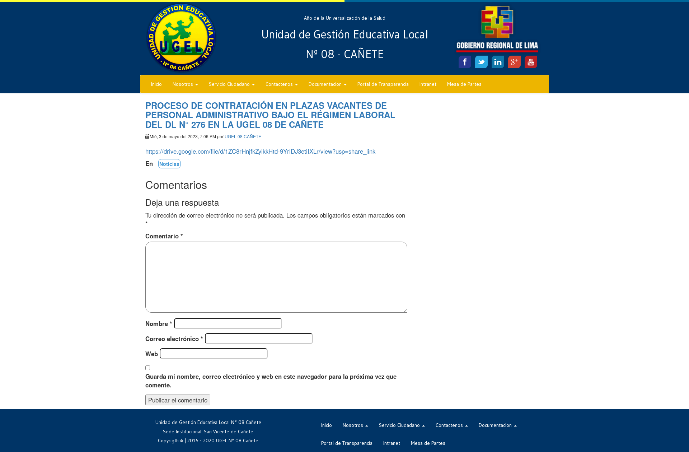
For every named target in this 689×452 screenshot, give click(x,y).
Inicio (156, 84)
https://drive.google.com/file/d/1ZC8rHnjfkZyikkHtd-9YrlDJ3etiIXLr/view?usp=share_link (260, 151)
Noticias (169, 163)
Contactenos (280, 84)
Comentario (164, 236)
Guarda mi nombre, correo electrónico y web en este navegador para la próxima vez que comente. (271, 380)
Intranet (428, 84)
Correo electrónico (174, 338)
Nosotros (183, 84)
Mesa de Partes (464, 84)
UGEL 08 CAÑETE (243, 136)
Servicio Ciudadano (230, 84)
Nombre (158, 323)
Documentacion (326, 84)
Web (151, 353)
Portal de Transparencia (383, 84)
